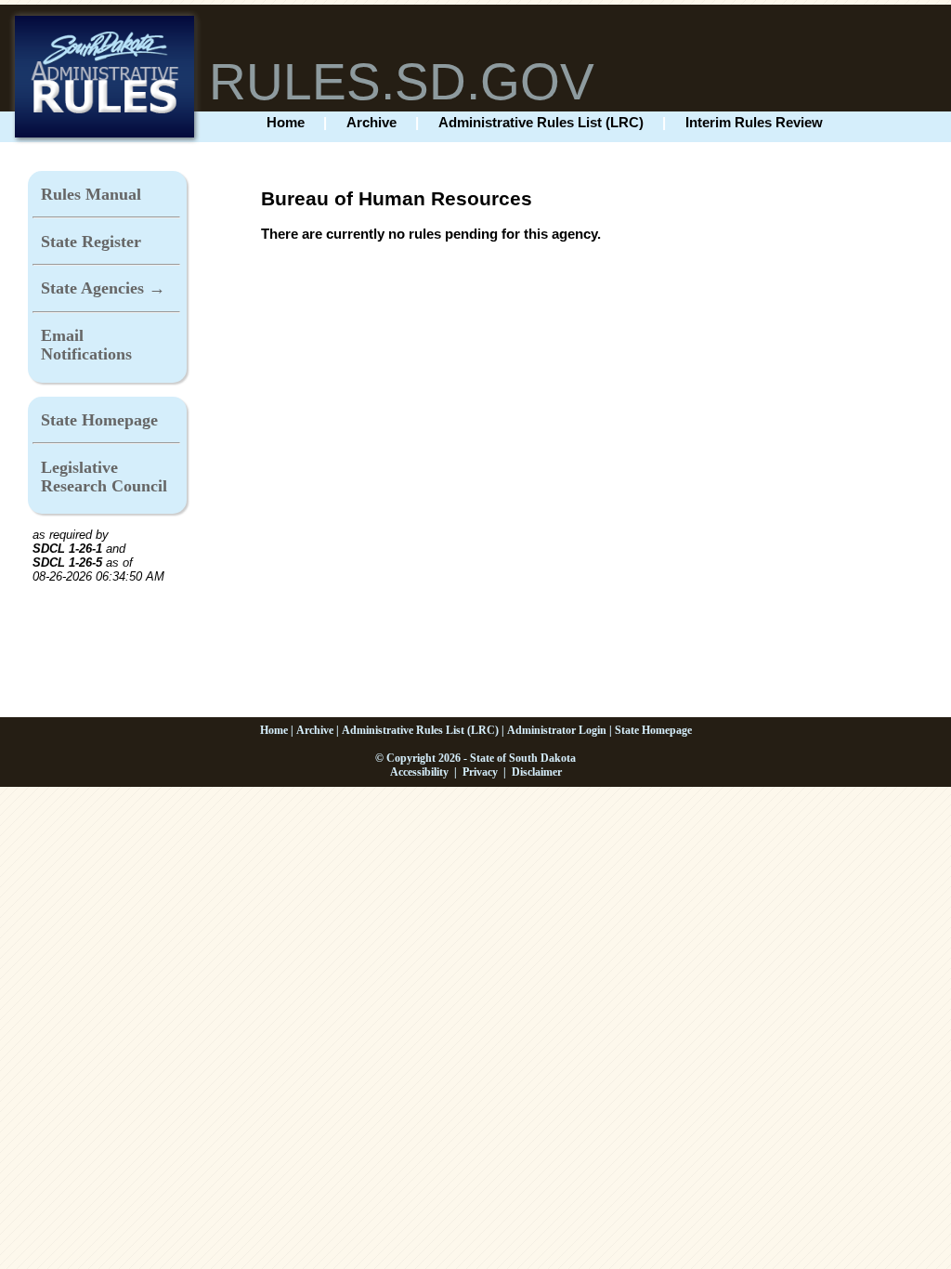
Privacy (480, 771)
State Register (91, 241)
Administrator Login (556, 730)
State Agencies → (103, 288)
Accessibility (419, 771)
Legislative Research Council (104, 476)
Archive (371, 122)
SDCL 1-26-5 (67, 562)
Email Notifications (86, 344)
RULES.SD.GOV (401, 82)
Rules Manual (91, 194)
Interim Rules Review (754, 122)
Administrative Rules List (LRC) (541, 122)
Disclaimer (537, 771)
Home (286, 122)
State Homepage (99, 420)
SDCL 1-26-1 (67, 549)
